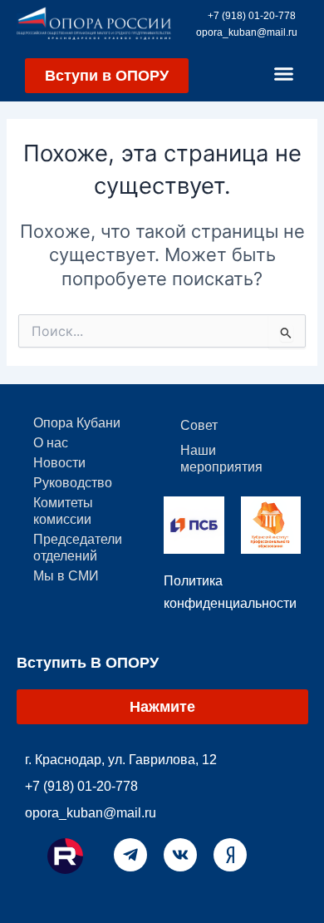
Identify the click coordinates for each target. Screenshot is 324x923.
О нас (50, 443)
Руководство (72, 483)
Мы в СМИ (66, 576)
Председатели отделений (77, 547)
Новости (59, 463)
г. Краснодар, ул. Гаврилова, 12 (121, 760)
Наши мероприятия (221, 458)
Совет (199, 425)
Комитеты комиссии (63, 511)
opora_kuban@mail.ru (246, 32)
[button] (284, 74)
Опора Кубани (76, 423)
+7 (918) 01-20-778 (252, 16)
